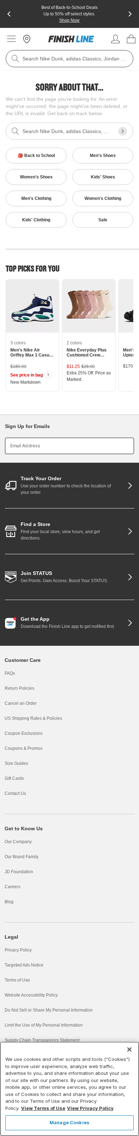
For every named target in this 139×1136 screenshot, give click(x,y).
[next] (130, 14)
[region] (69, 1089)
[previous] (9, 14)
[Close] (129, 1049)
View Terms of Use (43, 1108)
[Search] (15, 58)
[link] (71, 39)
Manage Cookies (69, 1122)
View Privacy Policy (90, 1108)
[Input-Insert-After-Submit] (122, 131)
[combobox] (69, 58)
